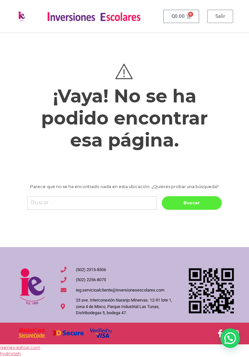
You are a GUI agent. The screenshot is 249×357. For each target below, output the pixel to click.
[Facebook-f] (220, 333)
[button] (230, 338)
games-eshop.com (20, 347)
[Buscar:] (92, 205)
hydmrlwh (10, 353)
